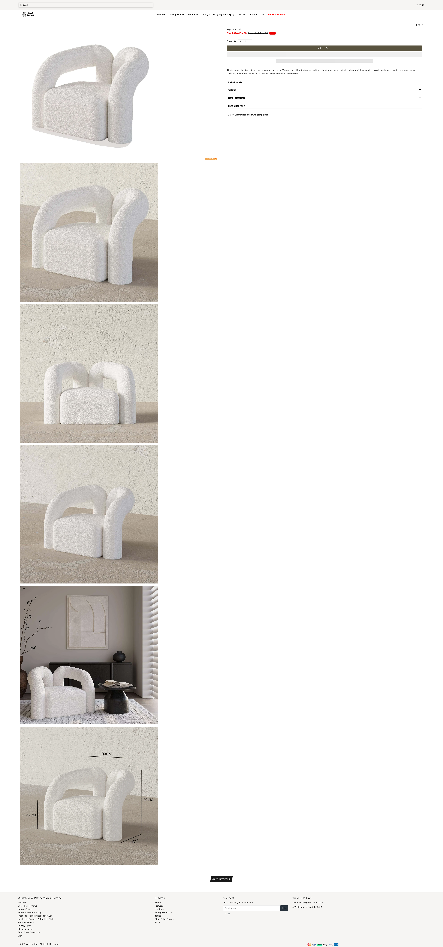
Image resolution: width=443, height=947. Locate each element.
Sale (262, 14)
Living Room (176, 14)
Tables (158, 916)
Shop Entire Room (277, 14)
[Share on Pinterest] (422, 25)
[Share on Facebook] (416, 25)
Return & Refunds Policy (29, 912)
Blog (20, 936)
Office (242, 14)
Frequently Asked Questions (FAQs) (35, 916)
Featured (161, 14)
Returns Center (25, 909)
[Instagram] (229, 914)
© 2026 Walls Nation (28, 944)
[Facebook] (224, 914)
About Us (22, 902)
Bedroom (192, 14)
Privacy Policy (24, 925)
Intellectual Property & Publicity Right (36, 919)
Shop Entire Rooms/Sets (30, 932)
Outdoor (253, 14)
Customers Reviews (27, 906)
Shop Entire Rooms (164, 919)
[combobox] (86, 5)
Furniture (159, 909)
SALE (157, 922)
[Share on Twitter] (419, 25)
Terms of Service (26, 922)
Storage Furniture (163, 912)
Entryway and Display (224, 14)
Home (158, 902)
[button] (324, 54)
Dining (205, 14)
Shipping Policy (25, 929)
